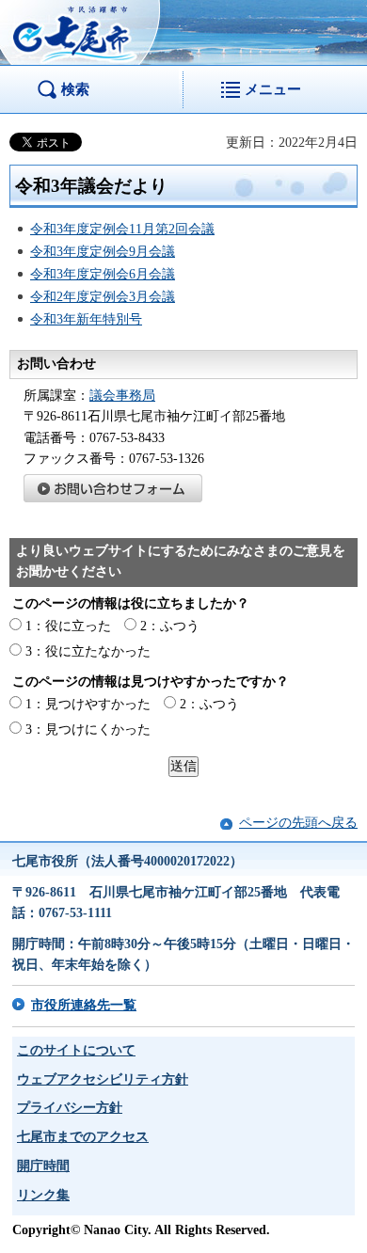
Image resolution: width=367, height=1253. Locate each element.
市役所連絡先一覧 (83, 1005)
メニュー (273, 89)
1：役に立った (68, 626)
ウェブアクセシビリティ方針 (102, 1079)
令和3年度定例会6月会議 (102, 274)
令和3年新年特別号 (86, 319)
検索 (75, 89)
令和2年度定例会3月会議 (102, 297)
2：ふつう (169, 626)
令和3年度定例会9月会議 (102, 252)
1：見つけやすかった (88, 704)
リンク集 (43, 1195)
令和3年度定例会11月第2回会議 (122, 229)
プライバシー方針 (69, 1108)
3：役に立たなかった (88, 651)
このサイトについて (76, 1050)
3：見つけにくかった (88, 729)
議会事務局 (122, 396)
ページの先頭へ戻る (298, 823)
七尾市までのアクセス (83, 1137)
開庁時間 (43, 1166)
